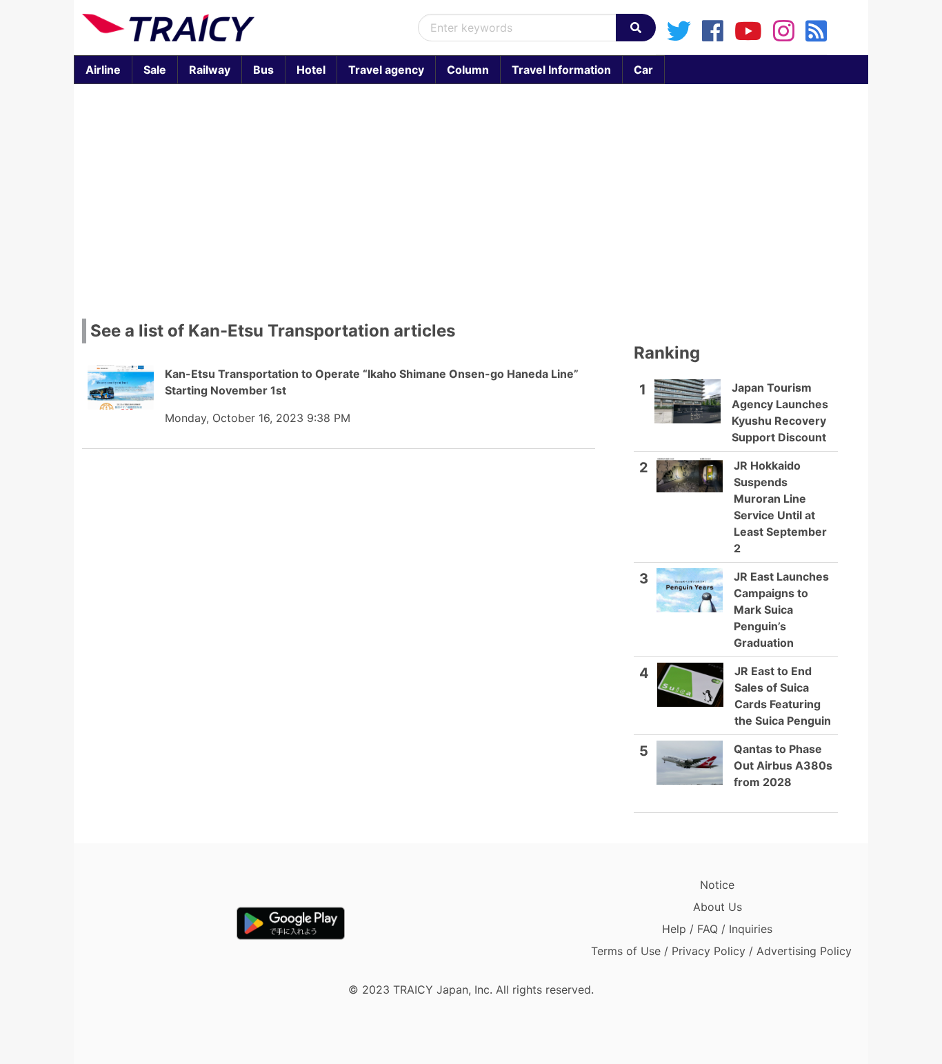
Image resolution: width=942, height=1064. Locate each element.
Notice (717, 885)
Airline (103, 70)
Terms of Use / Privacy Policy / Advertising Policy (721, 951)
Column (468, 70)
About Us (717, 907)
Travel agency (386, 70)
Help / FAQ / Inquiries (717, 929)
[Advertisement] (471, 197)
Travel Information (561, 70)
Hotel (311, 70)
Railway (209, 70)
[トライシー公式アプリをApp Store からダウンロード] (162, 923)
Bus (263, 70)
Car (643, 70)
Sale (154, 70)
